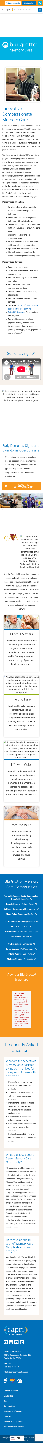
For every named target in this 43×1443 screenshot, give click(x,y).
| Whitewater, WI (21, 959)
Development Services (13, 1411)
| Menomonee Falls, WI (21, 931)
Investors (7, 1416)
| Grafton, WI (22, 914)
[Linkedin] (22, 1342)
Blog (5, 1401)
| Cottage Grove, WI (21, 904)
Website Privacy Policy (13, 1421)
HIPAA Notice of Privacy (14, 1426)
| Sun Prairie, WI (21, 954)
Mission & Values (11, 1391)
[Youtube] (16, 1342)
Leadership (8, 1396)
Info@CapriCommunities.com (16, 1372)
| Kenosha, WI (21, 921)
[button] (40, 10)
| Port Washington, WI (21, 949)
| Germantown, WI (21, 909)
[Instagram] (11, 1342)
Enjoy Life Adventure (16, 312)
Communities (9, 1406)
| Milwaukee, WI (21, 944)
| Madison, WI (21, 926)
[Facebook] (6, 1342)
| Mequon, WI (21, 936)
